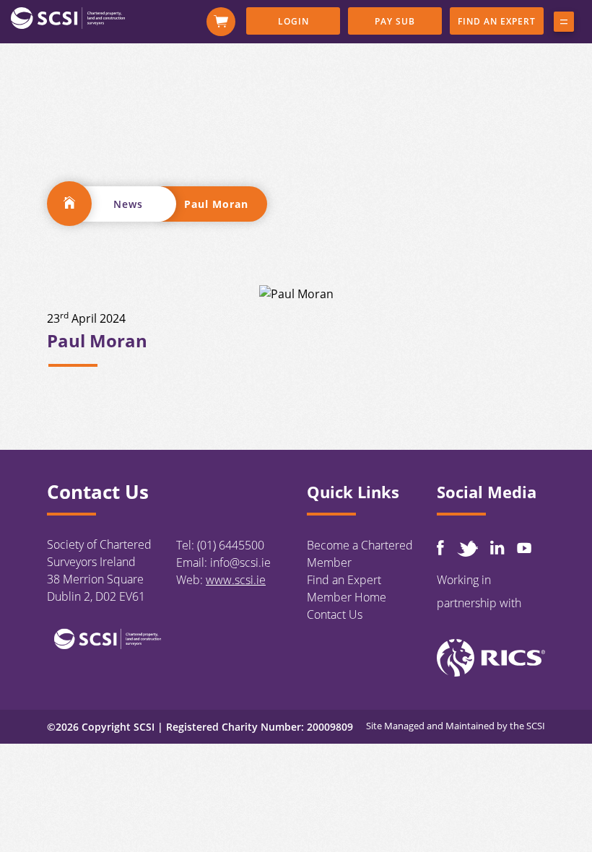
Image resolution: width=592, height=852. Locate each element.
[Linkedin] (497, 547)
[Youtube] (524, 547)
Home (69, 203)
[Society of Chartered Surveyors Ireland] (68, 17)
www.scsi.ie (236, 580)
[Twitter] (467, 548)
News (128, 204)
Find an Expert (497, 21)
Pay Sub (395, 21)
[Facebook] (440, 547)
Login (293, 21)
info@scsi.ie (240, 562)
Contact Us (334, 614)
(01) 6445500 (230, 545)
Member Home (346, 597)
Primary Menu (564, 24)
